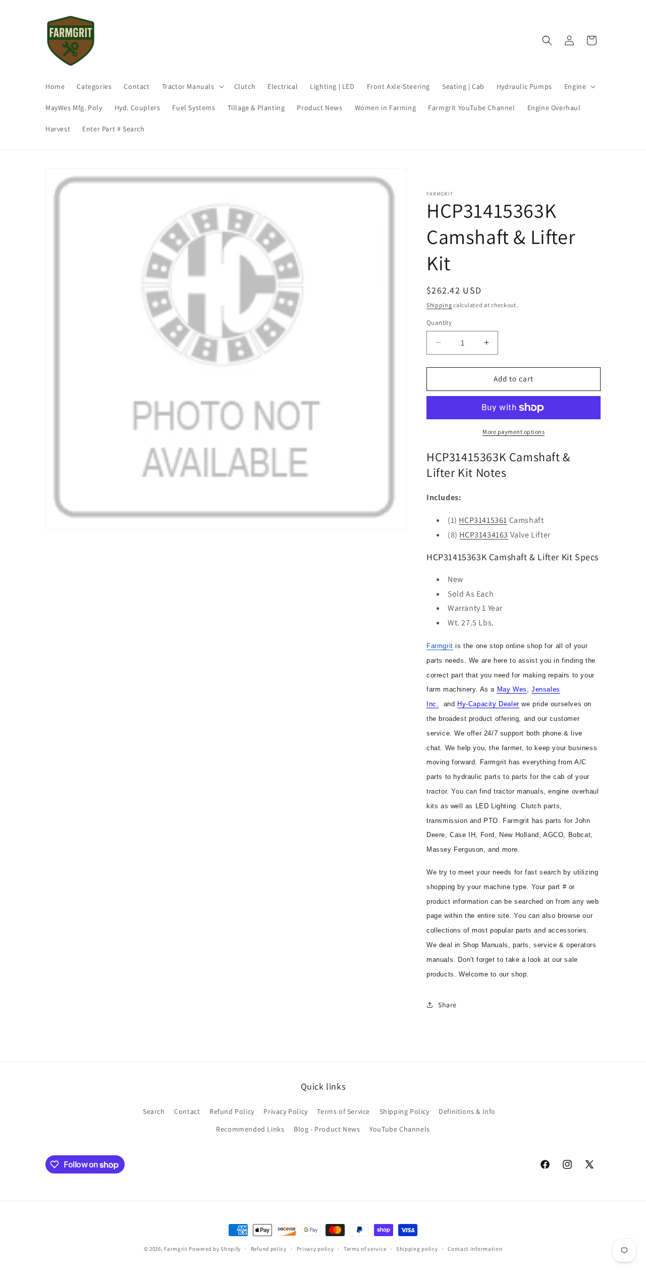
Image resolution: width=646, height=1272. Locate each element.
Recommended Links (250, 1129)
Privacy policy (315, 1248)
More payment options (513, 431)
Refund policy (269, 1248)
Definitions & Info (467, 1111)
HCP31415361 (483, 520)
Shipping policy (417, 1248)
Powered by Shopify (215, 1248)
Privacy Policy (285, 1111)
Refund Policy (231, 1111)
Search (154, 1111)
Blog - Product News (327, 1129)
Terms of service (365, 1248)
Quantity (439, 322)
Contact (187, 1111)
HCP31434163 (483, 534)
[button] (192, 86)
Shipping (439, 305)
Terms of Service (343, 1111)
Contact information (475, 1248)
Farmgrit (176, 1248)
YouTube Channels (399, 1129)
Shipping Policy (404, 1111)
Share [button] (447, 1004)
